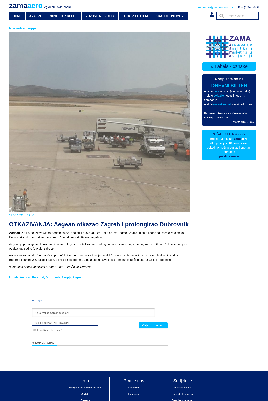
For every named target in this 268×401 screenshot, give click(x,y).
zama (40, 5)
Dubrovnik (53, 277)
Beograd (38, 277)
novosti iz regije (64, 16)
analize (35, 16)
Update (85, 393)
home (17, 16)
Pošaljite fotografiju (183, 393)
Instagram (134, 393)
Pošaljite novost (183, 387)
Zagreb (78, 277)
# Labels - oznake (229, 66)
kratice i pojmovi (170, 16)
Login (38, 300)
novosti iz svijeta (100, 16)
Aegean (25, 277)
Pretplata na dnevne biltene (85, 387)
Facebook (133, 387)
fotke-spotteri (135, 16)
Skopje (66, 277)
